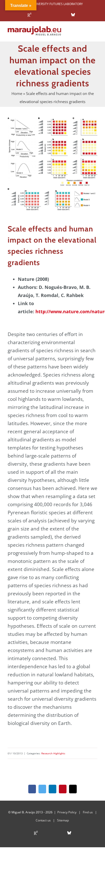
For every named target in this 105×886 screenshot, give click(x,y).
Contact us (43, 820)
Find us (88, 812)
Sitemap (63, 820)
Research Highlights (53, 753)
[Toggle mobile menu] (95, 33)
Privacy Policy (66, 812)
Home (16, 93)
